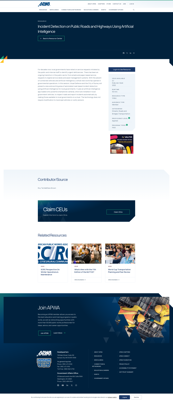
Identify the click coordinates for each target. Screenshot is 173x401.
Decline (136, 397)
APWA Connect (124, 356)
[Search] (133, 9)
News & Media (54, 10)
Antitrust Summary (126, 372)
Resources (43, 10)
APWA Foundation (125, 360)
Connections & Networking (71, 10)
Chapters (101, 4)
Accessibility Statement (128, 368)
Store (109, 4)
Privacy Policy (124, 364)
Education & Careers (91, 10)
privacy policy (112, 397)
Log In (131, 4)
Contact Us (117, 4)
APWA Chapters (124, 352)
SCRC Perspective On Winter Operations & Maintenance (50, 272)
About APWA (92, 4)
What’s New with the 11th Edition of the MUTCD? (85, 270)
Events (103, 10)
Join (124, 4)
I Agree (124, 397)
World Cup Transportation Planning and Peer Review (119, 270)
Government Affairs (116, 10)
